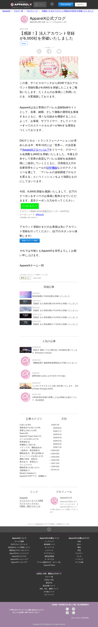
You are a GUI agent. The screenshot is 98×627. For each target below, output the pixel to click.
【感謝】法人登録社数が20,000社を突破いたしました (55, 303)
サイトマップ (49, 594)
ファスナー (79, 553)
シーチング (79, 559)
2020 (53, 466)
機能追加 (35, 447)
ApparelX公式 (66, 497)
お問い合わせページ (34, 610)
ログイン (80, 4)
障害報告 (23, 441)
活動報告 (23, 470)
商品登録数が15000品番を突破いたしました (51, 296)
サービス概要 (19, 541)
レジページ (49, 550)
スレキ (79, 556)
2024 (53, 453)
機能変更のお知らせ (28, 467)
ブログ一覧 (18, 11)
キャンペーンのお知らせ (30, 456)
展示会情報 (36, 453)
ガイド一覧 (49, 577)
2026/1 (56, 447)
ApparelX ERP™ (27, 476)
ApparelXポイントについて (19, 553)
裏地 (79, 547)
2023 (53, 456)
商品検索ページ (49, 544)
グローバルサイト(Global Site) (80, 617)
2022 (53, 460)
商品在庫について (49, 586)
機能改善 (23, 453)
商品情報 (33, 450)
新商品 (32, 461)
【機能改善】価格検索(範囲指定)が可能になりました (54, 362)
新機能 (41, 476)
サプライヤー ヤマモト (29, 503)
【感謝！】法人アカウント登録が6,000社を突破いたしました (67, 11)
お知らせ (23, 424)
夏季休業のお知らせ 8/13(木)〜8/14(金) (48, 375)
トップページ (49, 541)
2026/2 (56, 443)
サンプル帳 (79, 562)
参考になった (25, 278)
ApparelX (6, 11)
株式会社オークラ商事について (19, 547)
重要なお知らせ (26, 430)
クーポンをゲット (29, 206)
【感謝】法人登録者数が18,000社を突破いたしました (55, 317)
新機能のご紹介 (26, 444)
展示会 (22, 461)
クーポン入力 (49, 559)
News (22, 433)
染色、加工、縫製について (49, 589)
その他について (49, 592)
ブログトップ (32, 11)
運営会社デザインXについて (19, 550)
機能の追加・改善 (27, 458)
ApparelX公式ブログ (48, 18)
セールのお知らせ (27, 438)
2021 (53, 463)
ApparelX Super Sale (29, 436)
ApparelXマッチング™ (19, 562)
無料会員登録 (49, 556)
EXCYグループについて (19, 544)
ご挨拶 (22, 450)
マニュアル (24, 464)
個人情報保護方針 (83, 604)
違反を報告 (37, 278)
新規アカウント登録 (29, 241)
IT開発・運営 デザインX (30, 506)
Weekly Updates (27, 473)
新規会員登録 (66, 4)
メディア (23, 447)
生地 (79, 541)
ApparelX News (49, 565)
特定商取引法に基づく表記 (67, 604)
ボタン (79, 544)
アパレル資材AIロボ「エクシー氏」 (49, 562)
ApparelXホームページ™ (19, 559)
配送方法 (49, 583)
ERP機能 (51, 167)
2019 (53, 469)
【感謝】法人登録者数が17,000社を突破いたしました (55, 324)
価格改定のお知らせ (28, 427)
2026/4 (56, 440)
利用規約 (55, 604)
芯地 (79, 550)
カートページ (49, 547)
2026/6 (56, 434)
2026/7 (56, 431)
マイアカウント (49, 553)
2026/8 (56, 427)
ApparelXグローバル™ (35, 149)
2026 (53, 424)
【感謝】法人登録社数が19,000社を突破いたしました (55, 310)
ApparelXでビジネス (19, 556)
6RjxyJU (40, 214)
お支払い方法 (49, 580)
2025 (53, 450)
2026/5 (56, 437)
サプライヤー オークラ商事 (31, 500)
